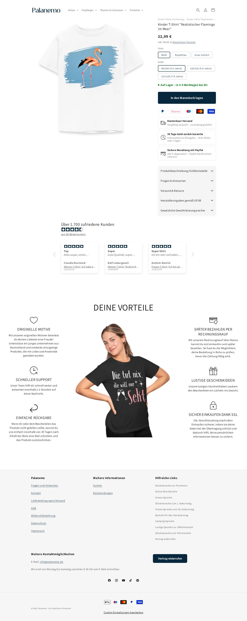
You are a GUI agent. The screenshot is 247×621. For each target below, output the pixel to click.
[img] (125, 229)
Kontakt (36, 493)
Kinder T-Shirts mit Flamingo (171, 19)
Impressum (38, 531)
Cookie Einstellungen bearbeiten (123, 612)
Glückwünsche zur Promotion (171, 485)
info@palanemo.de (51, 562)
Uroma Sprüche (163, 497)
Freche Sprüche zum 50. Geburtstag (174, 509)
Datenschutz (38, 523)
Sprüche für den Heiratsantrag (171, 515)
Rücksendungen (103, 493)
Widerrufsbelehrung (43, 515)
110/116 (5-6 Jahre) (201, 68)
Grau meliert (202, 54)
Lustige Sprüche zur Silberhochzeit (174, 527)
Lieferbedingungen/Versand (48, 500)
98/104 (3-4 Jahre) (171, 68)
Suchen (97, 485)
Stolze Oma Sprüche (166, 491)
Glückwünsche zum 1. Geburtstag (173, 503)
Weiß (164, 54)
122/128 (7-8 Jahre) (172, 76)
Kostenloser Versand (184, 42)
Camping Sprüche (164, 521)
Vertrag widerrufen (165, 538)
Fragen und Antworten (44, 485)
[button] (73, 10)
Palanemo (42, 608)
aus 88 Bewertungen (73, 234)
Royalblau (181, 54)
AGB (33, 508)
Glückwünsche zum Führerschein (173, 533)
